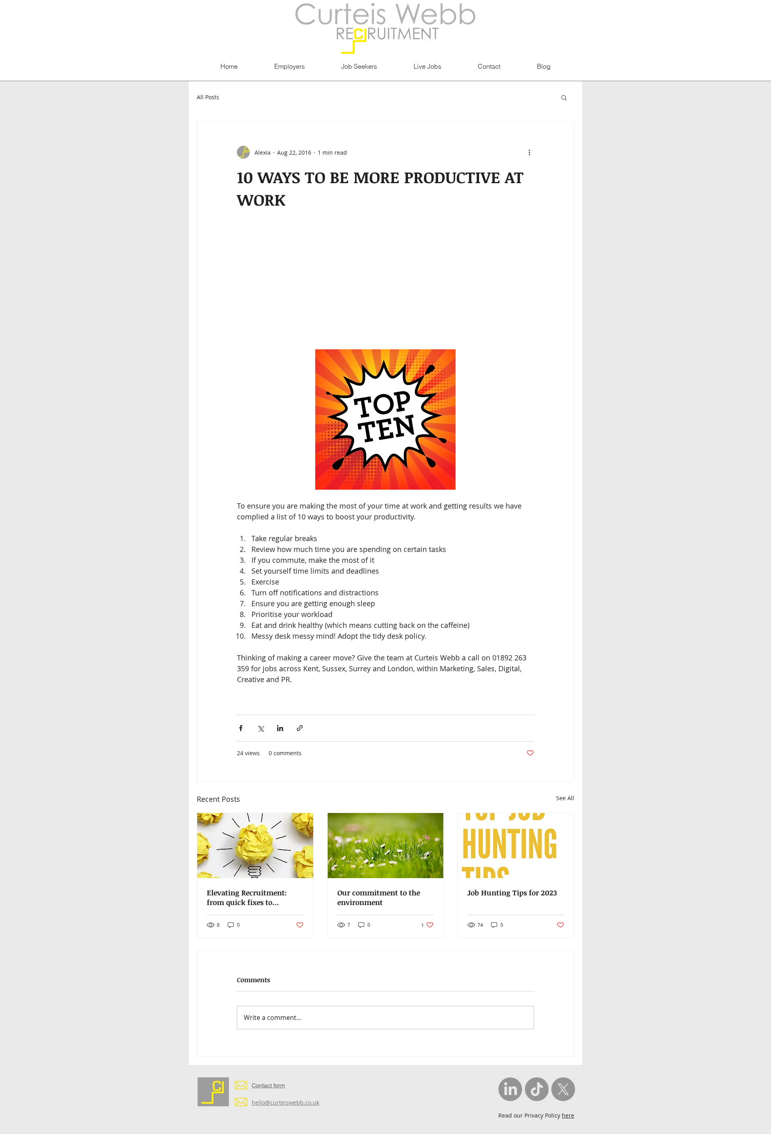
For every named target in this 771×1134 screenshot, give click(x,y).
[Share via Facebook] (241, 728)
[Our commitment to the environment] (386, 845)
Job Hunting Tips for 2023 (512, 892)
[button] (564, 97)
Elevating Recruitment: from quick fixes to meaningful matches (247, 897)
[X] (563, 1089)
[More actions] (529, 152)
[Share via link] (300, 728)
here (568, 1115)
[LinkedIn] (510, 1089)
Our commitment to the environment (378, 897)
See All (565, 798)
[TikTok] (537, 1089)
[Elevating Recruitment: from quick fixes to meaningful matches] (255, 845)
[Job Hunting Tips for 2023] (516, 845)
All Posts (208, 97)
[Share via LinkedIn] (280, 728)
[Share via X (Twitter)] (260, 728)
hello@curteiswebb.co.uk (285, 1102)
